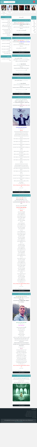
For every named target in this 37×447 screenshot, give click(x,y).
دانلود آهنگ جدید (26, 22)
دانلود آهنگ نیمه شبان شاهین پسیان (22, 375)
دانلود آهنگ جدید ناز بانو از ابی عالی (31, 411)
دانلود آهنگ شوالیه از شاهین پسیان (22, 55)
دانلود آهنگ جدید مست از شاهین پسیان (22, 20)
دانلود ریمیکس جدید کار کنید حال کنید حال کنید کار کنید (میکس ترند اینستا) (6, 31)
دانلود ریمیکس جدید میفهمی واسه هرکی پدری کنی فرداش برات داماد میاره (6, 26)
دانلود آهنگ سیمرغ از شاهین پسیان (22, 77)
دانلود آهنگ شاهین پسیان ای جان (23, 97)
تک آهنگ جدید (25, 32)
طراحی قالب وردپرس (19, 421)
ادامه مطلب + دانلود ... (21, 34)
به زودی (34, 20)
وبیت (15, 421)
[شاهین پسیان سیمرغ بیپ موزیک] (21, 89)
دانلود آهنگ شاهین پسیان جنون (23, 293)
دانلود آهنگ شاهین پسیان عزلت (23, 195)
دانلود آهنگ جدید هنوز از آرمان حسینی (31, 413)
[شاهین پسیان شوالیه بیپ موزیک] (21, 70)
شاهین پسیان (21, 17)
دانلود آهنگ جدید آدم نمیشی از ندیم (31, 412)
